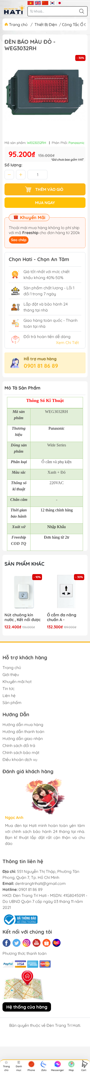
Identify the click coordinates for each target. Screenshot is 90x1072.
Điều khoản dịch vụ (19, 759)
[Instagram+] (26, 943)
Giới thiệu (10, 674)
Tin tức (8, 688)
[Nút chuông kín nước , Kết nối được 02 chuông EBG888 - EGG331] (23, 592)
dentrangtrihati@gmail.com (40, 883)
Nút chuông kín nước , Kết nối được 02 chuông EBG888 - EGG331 (23, 618)
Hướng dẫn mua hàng (22, 724)
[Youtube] (36, 943)
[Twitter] (16, 943)
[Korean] (52, 2)
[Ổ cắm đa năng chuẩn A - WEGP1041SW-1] (66, 592)
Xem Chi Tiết (67, 342)
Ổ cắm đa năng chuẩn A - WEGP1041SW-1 (61, 618)
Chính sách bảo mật (20, 752)
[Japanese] (59, 2)
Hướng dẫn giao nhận (22, 738)
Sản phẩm (12, 702)
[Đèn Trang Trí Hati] (14, 10)
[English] (38, 2)
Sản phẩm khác (24, 564)
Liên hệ (9, 695)
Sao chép (18, 240)
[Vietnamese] (31, 2)
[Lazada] (56, 943)
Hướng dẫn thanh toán (23, 731)
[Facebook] (6, 943)
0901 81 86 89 (41, 365)
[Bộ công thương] (20, 919)
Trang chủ (18, 24)
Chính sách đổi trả (18, 745)
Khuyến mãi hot (17, 681)
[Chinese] (45, 2)
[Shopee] (46, 943)
